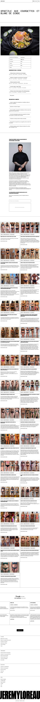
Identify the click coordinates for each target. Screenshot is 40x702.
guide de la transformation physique (22, 188)
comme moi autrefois (24, 175)
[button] (38, 1)
